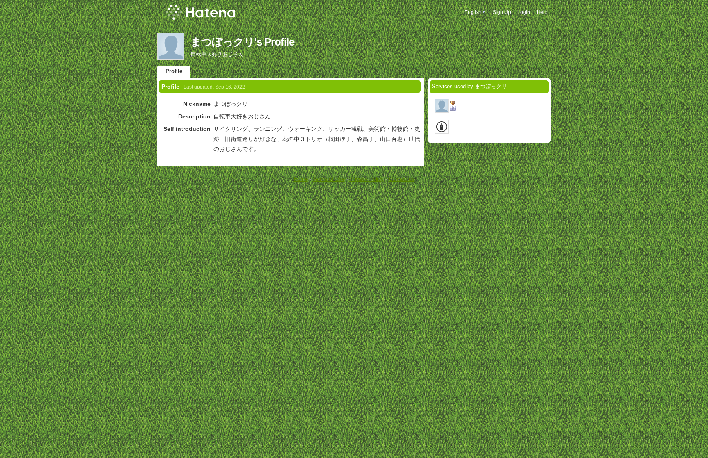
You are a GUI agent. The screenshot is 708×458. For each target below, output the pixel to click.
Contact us (402, 179)
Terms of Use (329, 179)
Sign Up (502, 12)
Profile (174, 71)
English (473, 12)
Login (523, 12)
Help (542, 12)
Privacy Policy (366, 179)
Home (301, 179)
